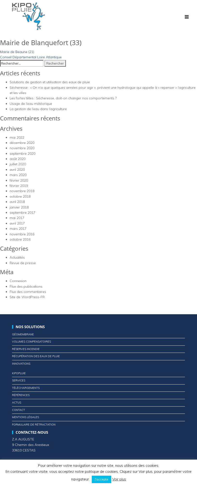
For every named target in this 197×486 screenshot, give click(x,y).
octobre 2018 (20, 196)
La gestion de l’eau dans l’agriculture (38, 109)
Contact (18, 410)
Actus (16, 402)
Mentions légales (25, 417)
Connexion (18, 281)
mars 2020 (18, 175)
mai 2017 (17, 218)
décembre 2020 (22, 143)
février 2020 (19, 180)
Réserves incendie (26, 349)
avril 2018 (17, 202)
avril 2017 (17, 223)
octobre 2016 (20, 239)
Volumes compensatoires (31, 341)
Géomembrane (23, 334)
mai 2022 (17, 137)
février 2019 (19, 186)
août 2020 (17, 159)
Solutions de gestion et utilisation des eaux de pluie (50, 82)
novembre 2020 (22, 148)
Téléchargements (26, 388)
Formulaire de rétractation (33, 424)
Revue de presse (23, 263)
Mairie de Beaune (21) (17, 52)
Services (18, 380)
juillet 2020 (18, 164)
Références (21, 395)
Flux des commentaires (28, 292)
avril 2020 (17, 169)
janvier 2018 (19, 207)
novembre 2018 (22, 191)
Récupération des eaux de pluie (36, 356)
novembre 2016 (22, 234)
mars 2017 (18, 228)
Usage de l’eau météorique (31, 103)
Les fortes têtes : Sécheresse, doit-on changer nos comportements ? (63, 98)
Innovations (21, 363)
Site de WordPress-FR (27, 297)
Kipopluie (19, 373)
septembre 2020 (22, 153)
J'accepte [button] (101, 479)
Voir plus (119, 479)
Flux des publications (26, 286)
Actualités (17, 257)
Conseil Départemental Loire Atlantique (31, 57)
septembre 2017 (22, 212)
